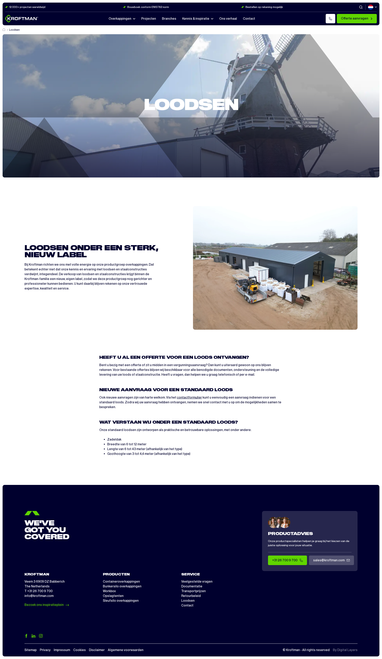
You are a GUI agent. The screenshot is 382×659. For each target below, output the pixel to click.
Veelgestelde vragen (196, 581)
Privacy (45, 650)
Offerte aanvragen (354, 18)
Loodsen (188, 600)
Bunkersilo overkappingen (122, 586)
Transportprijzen (193, 591)
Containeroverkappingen (121, 581)
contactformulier (189, 397)
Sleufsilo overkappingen (121, 600)
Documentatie (191, 586)
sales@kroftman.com (329, 560)
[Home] (4, 29)
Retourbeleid (191, 596)
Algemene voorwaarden (125, 650)
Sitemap (30, 650)
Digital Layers (347, 650)
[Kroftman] (21, 18)
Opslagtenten (113, 596)
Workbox (109, 591)
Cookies (79, 650)
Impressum (62, 650)
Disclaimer (97, 650)
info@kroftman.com (39, 596)
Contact (187, 605)
